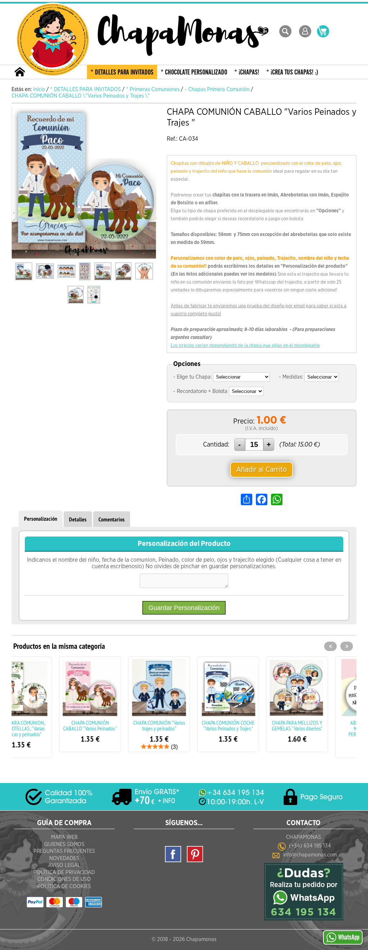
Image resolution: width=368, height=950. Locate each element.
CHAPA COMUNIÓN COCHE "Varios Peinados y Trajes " (184, 725)
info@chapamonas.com (310, 855)
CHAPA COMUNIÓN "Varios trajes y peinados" (115, 725)
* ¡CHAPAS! (246, 72)
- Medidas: (291, 377)
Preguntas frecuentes (64, 851)
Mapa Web (64, 837)
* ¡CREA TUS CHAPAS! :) (292, 72)
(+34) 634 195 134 (310, 846)
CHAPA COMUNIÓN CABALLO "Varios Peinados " (46, 725)
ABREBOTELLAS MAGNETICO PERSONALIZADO (322, 728)
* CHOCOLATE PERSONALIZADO (194, 72)
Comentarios (111, 519)
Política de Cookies (64, 886)
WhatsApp (348, 937)
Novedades (64, 858)
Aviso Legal (64, 865)
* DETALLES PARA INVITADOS (122, 72)
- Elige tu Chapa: (192, 377)
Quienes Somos (64, 844)
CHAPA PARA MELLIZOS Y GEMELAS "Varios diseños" (253, 725)
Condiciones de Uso (64, 879)
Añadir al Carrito (261, 469)
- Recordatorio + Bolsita (200, 391)
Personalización (40, 518)
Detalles (78, 519)
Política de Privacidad (64, 872)
